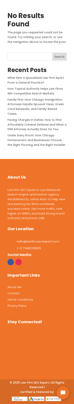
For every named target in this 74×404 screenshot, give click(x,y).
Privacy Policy (16, 306)
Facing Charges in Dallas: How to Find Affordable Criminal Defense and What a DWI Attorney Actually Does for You (37, 124)
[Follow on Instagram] (18, 262)
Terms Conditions (20, 299)
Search (59, 57)
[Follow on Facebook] (10, 262)
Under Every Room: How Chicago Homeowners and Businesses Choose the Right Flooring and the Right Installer (36, 140)
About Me (14, 287)
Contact (13, 293)
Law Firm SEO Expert (35, 383)
